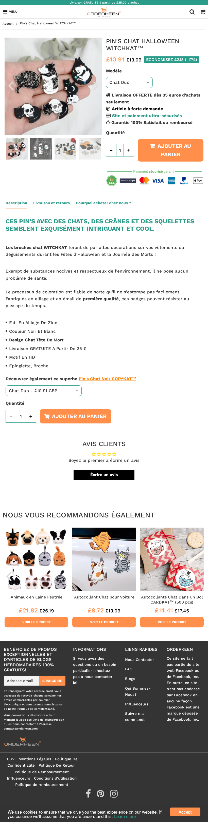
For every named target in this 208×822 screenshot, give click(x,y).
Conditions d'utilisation (55, 778)
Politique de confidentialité (35, 708)
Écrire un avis (104, 474)
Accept (185, 812)
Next (96, 85)
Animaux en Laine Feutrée (36, 597)
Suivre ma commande (135, 716)
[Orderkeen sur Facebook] (88, 795)
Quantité (115, 132)
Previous (11, 85)
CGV (11, 759)
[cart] (203, 11)
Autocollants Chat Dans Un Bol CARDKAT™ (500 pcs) (172, 600)
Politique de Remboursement (42, 772)
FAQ (128, 669)
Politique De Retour (57, 765)
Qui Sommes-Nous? (138, 691)
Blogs (130, 678)
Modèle (114, 70)
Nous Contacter (139, 659)
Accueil (8, 23)
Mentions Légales (35, 759)
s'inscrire (52, 681)
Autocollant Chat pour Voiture (104, 597)
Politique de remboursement (41, 784)
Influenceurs (136, 704)
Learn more (125, 816)
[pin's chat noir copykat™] (78, 378)
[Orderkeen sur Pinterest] (101, 795)
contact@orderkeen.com (21, 728)
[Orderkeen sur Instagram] (114, 795)
